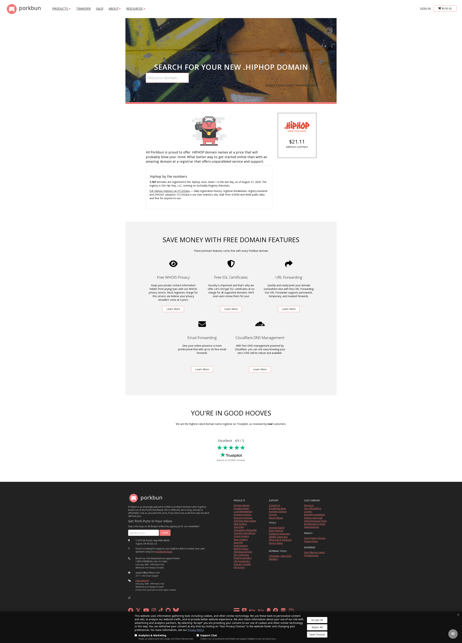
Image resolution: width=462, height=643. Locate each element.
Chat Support (142, 580)
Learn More (173, 309)
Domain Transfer (242, 564)
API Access (239, 567)
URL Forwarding (242, 561)
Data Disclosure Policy (315, 520)
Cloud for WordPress (244, 533)
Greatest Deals (241, 508)
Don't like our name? (314, 552)
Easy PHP (238, 542)
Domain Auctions (242, 514)
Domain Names (242, 505)
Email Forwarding (242, 558)
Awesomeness (311, 527)
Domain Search (276, 527)
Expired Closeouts (243, 517)
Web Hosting (240, 524)
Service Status (276, 543)
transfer (83, 9)
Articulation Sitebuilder (245, 530)
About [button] (114, 9)
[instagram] (154, 611)
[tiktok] (161, 611)
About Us (309, 505)
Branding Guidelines (314, 514)
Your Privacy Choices (314, 538)
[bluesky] (176, 611)
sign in (425, 9)
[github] (168, 611)
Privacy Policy (196, 630)
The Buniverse (311, 555)
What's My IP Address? (280, 539)
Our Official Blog (312, 508)
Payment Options (278, 511)
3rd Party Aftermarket (245, 520)
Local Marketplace (243, 511)
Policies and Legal (313, 517)
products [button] (60, 9)
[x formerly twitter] (138, 611)
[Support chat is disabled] (453, 634)
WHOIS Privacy (241, 548)
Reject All (317, 627)
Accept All (317, 620)
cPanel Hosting (241, 536)
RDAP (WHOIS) (276, 530)
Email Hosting (241, 545)
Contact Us (274, 505)
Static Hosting (241, 539)
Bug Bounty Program (314, 524)
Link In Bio (239, 527)
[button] (129, 598)
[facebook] (130, 611)
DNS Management (243, 551)
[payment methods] (265, 611)
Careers (308, 511)
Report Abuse (276, 517)
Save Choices (317, 634)
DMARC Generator (278, 536)
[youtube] (146, 611)
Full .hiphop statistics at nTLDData (169, 191)
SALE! (99, 9)
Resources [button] (134, 9)
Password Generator (279, 533)
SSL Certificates (241, 554)
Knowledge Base (163, 551)
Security (273, 514)
